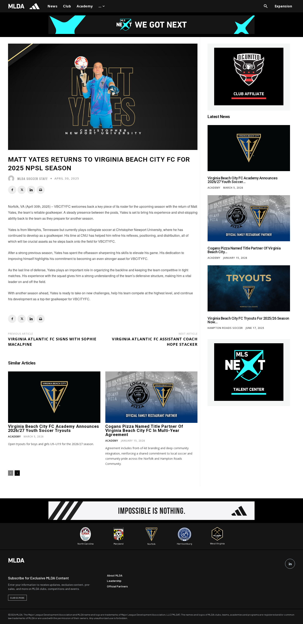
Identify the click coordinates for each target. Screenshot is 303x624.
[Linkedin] (31, 190)
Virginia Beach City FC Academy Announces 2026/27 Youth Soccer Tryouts (53, 428)
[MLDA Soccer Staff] (12, 178)
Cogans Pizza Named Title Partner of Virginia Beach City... (244, 250)
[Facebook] (12, 190)
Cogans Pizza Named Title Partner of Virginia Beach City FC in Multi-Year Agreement (144, 430)
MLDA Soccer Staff (32, 178)
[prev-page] (10, 473)
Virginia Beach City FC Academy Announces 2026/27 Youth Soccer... (242, 180)
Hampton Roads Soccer (225, 328)
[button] (266, 6)
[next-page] (17, 473)
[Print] (40, 190)
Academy (14, 436)
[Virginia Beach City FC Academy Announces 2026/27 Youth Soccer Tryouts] (54, 397)
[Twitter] (22, 190)
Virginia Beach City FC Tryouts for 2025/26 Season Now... (248, 320)
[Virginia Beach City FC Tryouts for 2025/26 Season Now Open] (249, 288)
